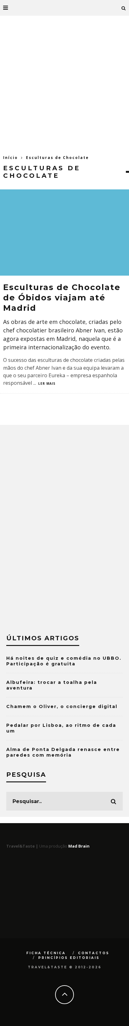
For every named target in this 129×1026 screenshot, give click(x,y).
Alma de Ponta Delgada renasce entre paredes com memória (63, 752)
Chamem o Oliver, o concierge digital (61, 706)
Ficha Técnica (46, 953)
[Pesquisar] (123, 8)
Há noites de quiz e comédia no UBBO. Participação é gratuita (63, 661)
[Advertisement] (64, 83)
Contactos (93, 953)
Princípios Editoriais (69, 958)
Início (10, 157)
